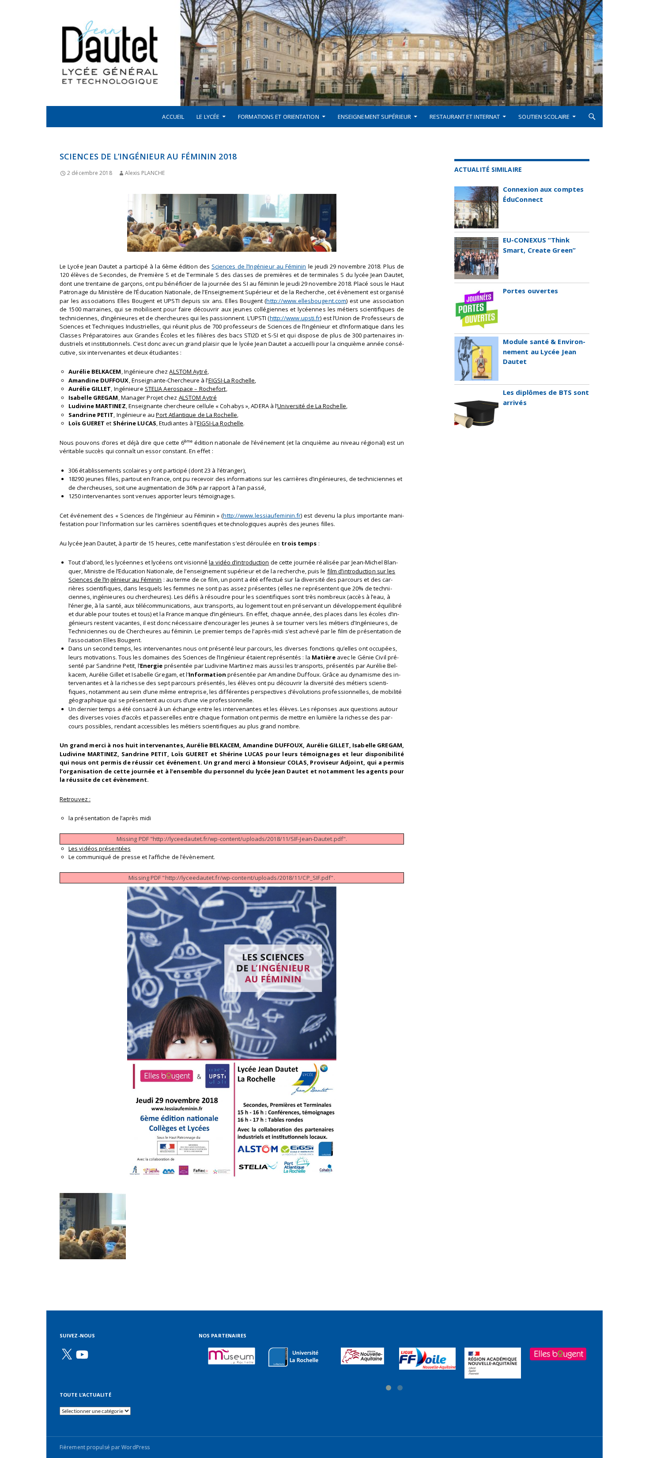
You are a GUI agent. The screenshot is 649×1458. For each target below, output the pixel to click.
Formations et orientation (278, 117)
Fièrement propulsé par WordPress (105, 1447)
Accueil (173, 117)
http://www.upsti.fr (295, 318)
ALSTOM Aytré (188, 371)
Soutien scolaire (544, 117)
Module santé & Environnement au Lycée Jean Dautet (544, 351)
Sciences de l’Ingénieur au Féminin (258, 266)
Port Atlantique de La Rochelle (196, 415)
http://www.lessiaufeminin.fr (262, 515)
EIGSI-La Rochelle (231, 380)
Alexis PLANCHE (145, 173)
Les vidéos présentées (99, 848)
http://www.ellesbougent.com (306, 301)
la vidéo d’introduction (239, 562)
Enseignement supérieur (374, 117)
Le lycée (207, 117)
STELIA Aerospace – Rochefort (185, 389)
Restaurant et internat (465, 117)
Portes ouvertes (530, 290)
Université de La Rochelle (311, 406)
